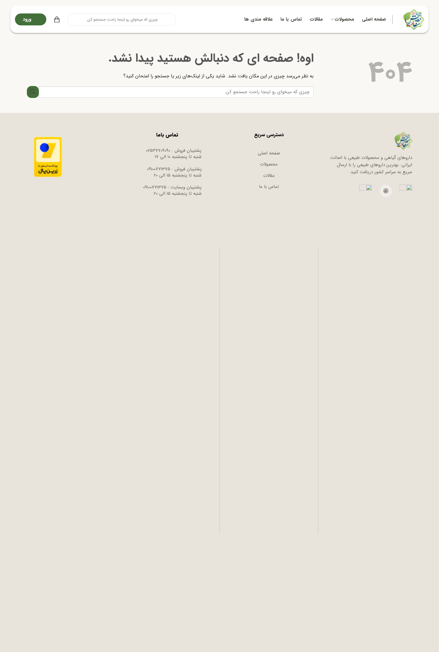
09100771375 (158, 169)
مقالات (316, 19)
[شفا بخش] (413, 19)
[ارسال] (72, 19)
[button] (57, 19)
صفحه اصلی (374, 19)
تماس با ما (291, 19)
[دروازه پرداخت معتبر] (48, 156)
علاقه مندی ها (258, 19)
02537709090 (158, 150)
